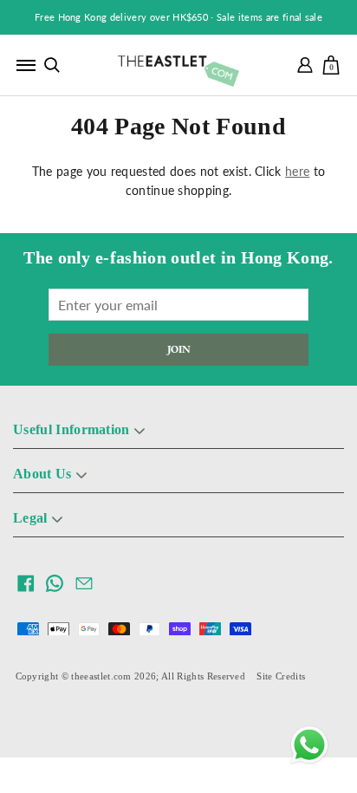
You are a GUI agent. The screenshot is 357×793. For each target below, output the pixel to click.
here (297, 171)
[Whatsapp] (309, 745)
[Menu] (26, 65)
